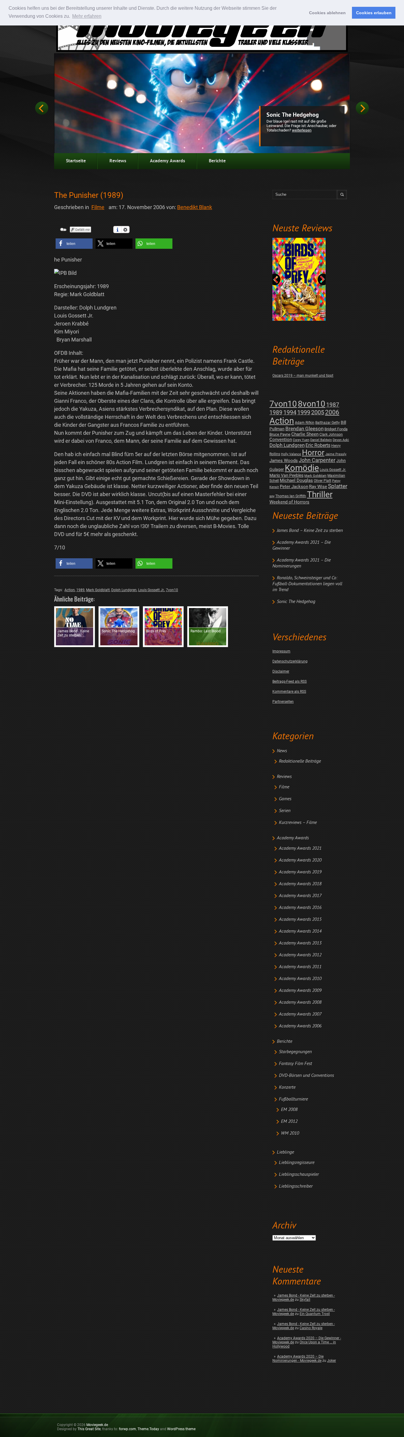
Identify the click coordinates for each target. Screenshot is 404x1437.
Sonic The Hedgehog (292, 115)
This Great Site (89, 1429)
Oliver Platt (322, 481)
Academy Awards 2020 (300, 860)
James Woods (283, 460)
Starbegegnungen (295, 1052)
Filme (284, 787)
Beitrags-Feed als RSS (289, 681)
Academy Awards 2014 (300, 931)
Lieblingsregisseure (296, 1163)
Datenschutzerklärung (290, 661)
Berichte (217, 161)
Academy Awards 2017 (300, 896)
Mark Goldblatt (315, 476)
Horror (313, 452)
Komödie (302, 468)
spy (271, 496)
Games (285, 799)
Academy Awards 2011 (300, 967)
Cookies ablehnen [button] (327, 12)
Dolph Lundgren (287, 445)
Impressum (281, 651)
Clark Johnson (331, 434)
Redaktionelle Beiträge (300, 761)
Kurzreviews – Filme (298, 823)
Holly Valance (291, 454)
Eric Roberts (318, 445)
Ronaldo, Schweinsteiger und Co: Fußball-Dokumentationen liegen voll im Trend (307, 584)
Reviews (117, 161)
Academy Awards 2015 (300, 920)
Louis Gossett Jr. (333, 470)
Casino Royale (311, 1328)
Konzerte (287, 1087)
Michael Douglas (296, 480)
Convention (280, 439)
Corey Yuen (301, 440)
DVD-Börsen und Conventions (306, 1076)
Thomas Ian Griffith (290, 496)
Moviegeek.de (97, 1425)
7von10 (283, 404)
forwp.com (127, 1429)
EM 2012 (289, 1122)
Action (281, 421)
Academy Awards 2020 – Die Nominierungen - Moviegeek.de (298, 1358)
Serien (284, 811)
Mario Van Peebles (286, 475)
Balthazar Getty (327, 423)
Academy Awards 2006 (300, 1026)
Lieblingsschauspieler (299, 1175)
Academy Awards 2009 (300, 991)
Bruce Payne (279, 434)
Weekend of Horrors (289, 502)
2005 (317, 412)
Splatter (337, 486)
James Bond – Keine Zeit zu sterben (310, 531)
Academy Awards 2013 (300, 943)
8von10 (311, 404)
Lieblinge (285, 1152)
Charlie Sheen (305, 434)
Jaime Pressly (335, 454)
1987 (332, 404)
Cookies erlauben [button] (374, 12)
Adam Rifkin (304, 423)
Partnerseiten (283, 702)
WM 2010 (290, 1133)
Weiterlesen (301, 130)
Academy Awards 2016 (300, 908)
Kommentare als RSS (289, 691)
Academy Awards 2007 (300, 1014)
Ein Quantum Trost (315, 1314)
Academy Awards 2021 (300, 848)
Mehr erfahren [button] (86, 16)
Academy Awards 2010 (300, 979)
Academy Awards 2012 (300, 955)
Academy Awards (167, 161)
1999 (303, 412)
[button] (74, 243)
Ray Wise (318, 486)
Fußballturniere (293, 1099)
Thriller (319, 494)
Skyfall (305, 1300)
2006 (332, 412)
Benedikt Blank (194, 207)
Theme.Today (148, 1429)
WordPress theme (181, 1429)
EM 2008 (289, 1110)
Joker (331, 1361)
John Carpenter (317, 460)
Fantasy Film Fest (295, 1064)
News (282, 751)
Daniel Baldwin (321, 440)
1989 (275, 412)
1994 (289, 412)
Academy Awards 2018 (300, 884)
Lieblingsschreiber (296, 1186)
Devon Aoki (341, 440)
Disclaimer (280, 671)
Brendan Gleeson (304, 429)
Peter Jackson (294, 486)
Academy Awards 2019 (300, 872)
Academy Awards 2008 (300, 1002)
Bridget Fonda (336, 429)
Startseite (76, 161)
